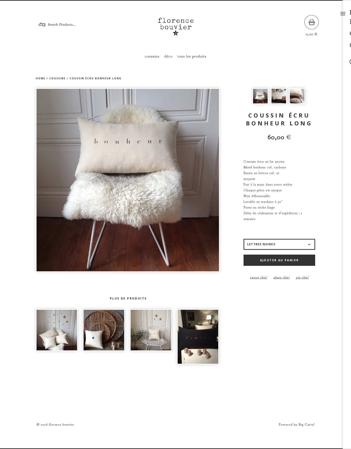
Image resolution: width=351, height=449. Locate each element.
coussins (152, 56)
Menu (342, 13)
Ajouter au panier (279, 260)
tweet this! (258, 277)
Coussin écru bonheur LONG (95, 78)
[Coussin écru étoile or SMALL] (151, 330)
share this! (281, 277)
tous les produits (191, 56)
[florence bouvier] (176, 34)
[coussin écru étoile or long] (57, 330)
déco (168, 56)
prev (82, 180)
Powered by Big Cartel (296, 424)
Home (40, 78)
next (174, 180)
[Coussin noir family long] (198, 337)
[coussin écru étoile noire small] (104, 330)
